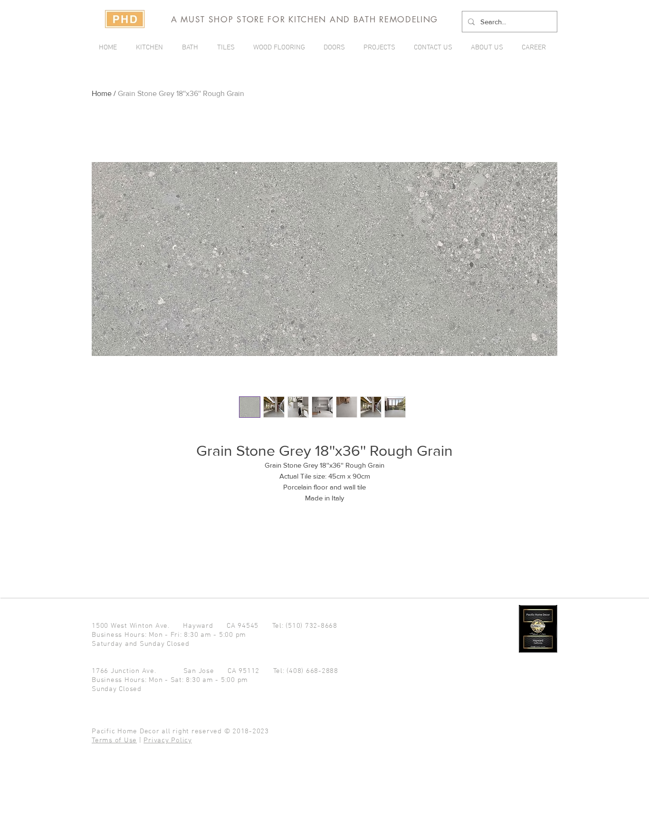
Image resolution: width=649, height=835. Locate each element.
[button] (381, 47)
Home (102, 93)
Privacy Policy (167, 740)
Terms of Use (114, 740)
